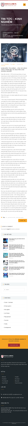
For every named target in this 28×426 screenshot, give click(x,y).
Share (22, 220)
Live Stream (7, 313)
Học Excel (17, 378)
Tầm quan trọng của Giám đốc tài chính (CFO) (17, 239)
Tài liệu (5, 323)
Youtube (17, 376)
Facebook (4, 378)
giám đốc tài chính (11, 217)
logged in (9, 229)
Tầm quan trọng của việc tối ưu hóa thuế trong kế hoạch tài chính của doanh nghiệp (17, 261)
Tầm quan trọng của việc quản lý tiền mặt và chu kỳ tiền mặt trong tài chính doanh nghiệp (16, 268)
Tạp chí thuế (4, 382)
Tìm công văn (5, 380)
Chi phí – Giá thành (8, 302)
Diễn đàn (4, 376)
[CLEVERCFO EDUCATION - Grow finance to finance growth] (8, 4)
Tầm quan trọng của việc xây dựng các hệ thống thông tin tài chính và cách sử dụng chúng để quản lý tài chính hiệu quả (16, 255)
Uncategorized (7, 327)
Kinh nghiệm (7, 309)
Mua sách (17, 380)
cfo (6, 217)
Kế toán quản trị (7, 306)
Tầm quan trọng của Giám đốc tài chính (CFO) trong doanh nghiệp (17, 274)
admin (13, 64)
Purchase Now (14, 345)
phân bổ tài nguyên (19, 217)
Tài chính (6, 320)
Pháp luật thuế (7, 316)
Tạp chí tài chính (18, 382)
